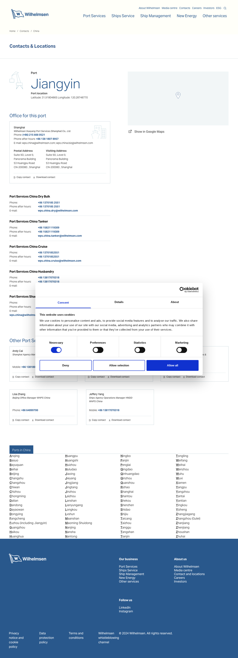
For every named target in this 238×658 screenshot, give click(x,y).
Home (12, 31)
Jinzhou (70, 492)
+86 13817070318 (48, 277)
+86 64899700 (29, 410)
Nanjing (70, 527)
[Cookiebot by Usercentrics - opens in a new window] (182, 290)
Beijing (14, 474)
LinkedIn (125, 608)
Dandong (15, 505)
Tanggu (125, 527)
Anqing (14, 456)
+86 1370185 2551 (49, 202)
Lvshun (70, 514)
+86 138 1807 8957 (47, 139)
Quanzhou (127, 483)
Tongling (182, 456)
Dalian (13, 501)
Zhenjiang (182, 527)
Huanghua (16, 536)
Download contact (45, 177)
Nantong (71, 536)
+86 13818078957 (32, 367)
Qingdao (126, 469)
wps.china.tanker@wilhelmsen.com (60, 235)
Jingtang (71, 487)
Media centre (169, 8)
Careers (197, 8)
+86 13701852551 (48, 252)
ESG (218, 8)
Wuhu (180, 474)
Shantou (126, 496)
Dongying (16, 514)
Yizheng (181, 510)
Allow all (172, 365)
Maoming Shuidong (78, 523)
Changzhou (17, 483)
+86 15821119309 (48, 227)
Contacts (184, 8)
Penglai (125, 465)
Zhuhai (180, 536)
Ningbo (125, 456)
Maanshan (72, 518)
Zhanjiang (182, 523)
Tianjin (125, 536)
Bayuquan (16, 465)
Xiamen (181, 483)
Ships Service (128, 570)
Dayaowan (16, 510)
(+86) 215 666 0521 (33, 134)
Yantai (180, 496)
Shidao (125, 510)
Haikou (14, 532)
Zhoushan (182, 532)
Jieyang (70, 478)
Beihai (13, 469)
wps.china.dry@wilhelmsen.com (58, 210)
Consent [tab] (63, 302)
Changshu (16, 478)
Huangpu (71, 456)
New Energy (187, 15)
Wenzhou (182, 469)
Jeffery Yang (96, 394)
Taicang (126, 518)
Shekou (125, 501)
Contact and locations (189, 574)
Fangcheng (17, 518)
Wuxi (179, 478)
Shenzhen (127, 505)
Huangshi (71, 460)
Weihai (180, 465)
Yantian (181, 501)
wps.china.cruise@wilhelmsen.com (59, 260)
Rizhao (125, 487)
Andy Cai (17, 351)
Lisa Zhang (18, 394)
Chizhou (15, 492)
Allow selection (119, 365)
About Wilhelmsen (149, 8)
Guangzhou (17, 527)
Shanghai (19, 127)
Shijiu (124, 514)
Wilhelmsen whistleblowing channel (108, 637)
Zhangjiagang (185, 514)
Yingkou (181, 505)
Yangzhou (183, 492)
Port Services (128, 567)
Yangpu (181, 487)
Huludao (71, 469)
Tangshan (127, 532)
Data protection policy (46, 637)
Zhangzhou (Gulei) (188, 518)
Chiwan (14, 487)
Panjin (124, 460)
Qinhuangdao (129, 474)
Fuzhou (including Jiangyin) (28, 523)
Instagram (126, 611)
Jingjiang (71, 483)
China (36, 31)
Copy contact (23, 177)
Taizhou (125, 523)
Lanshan (71, 501)
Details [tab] (119, 301)
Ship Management (131, 574)
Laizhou (70, 496)
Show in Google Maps (149, 131)
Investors (208, 8)
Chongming (17, 496)
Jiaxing (70, 474)
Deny (65, 365)
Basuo (13, 460)
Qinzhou (126, 478)
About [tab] (175, 301)
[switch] (98, 350)
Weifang (181, 460)
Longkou (71, 510)
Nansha (70, 532)
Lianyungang (74, 505)
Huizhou (70, 465)
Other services (129, 581)
